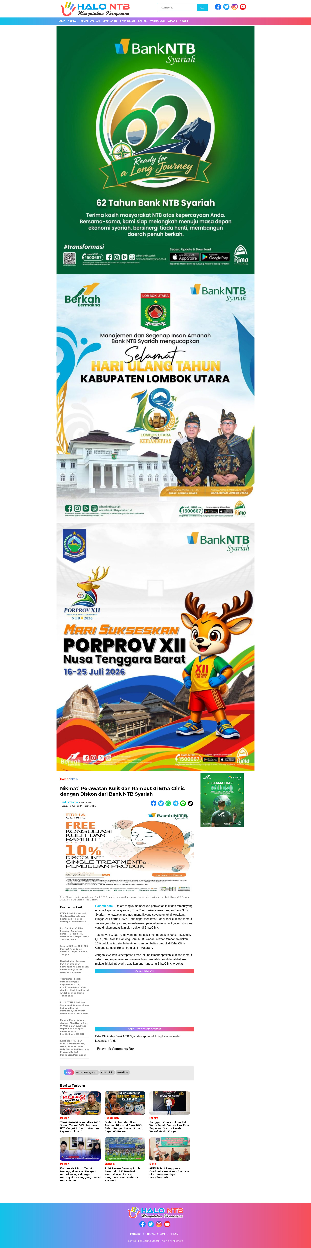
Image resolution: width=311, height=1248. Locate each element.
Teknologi (157, 21)
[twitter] (227, 9)
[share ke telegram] (176, 805)
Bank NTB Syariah (86, 1072)
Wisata (172, 21)
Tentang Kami (156, 1234)
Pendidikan (127, 21)
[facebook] (218, 9)
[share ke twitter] (161, 805)
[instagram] (235, 9)
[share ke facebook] (154, 805)
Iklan (174, 1234)
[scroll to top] (298, 1242)
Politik (142, 21)
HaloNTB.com (70, 802)
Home (61, 21)
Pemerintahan (90, 21)
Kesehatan (110, 21)
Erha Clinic (107, 1072)
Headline (122, 1072)
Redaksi (135, 1234)
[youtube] (243, 9)
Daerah (73, 21)
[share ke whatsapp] (169, 805)
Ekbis (74, 779)
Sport (184, 21)
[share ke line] (184, 805)
